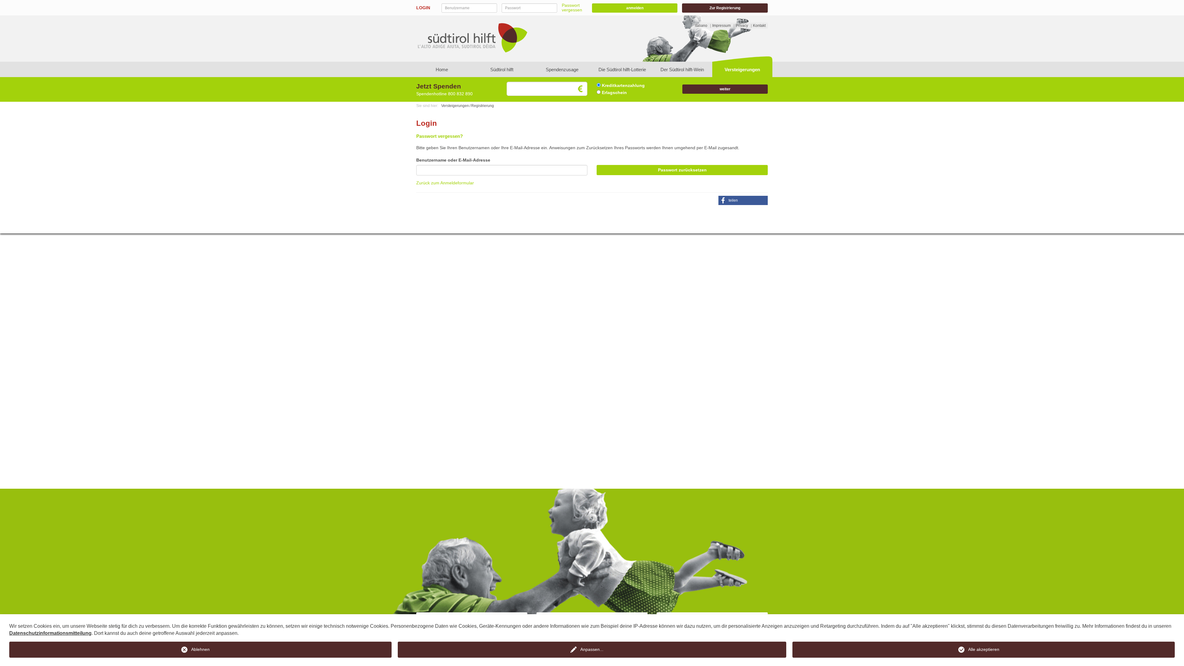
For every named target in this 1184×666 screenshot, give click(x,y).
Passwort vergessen (572, 7)
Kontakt (759, 25)
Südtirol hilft (501, 69)
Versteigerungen (742, 69)
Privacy (742, 25)
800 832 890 (460, 93)
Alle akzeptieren (983, 649)
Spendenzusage (562, 69)
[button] (743, 200)
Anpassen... (591, 649)
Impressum (721, 25)
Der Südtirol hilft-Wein (682, 69)
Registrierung (482, 106)
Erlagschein (614, 92)
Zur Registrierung (724, 8)
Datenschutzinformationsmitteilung (50, 633)
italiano (701, 25)
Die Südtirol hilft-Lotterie (622, 69)
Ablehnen (200, 649)
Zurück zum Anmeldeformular (445, 182)
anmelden (634, 8)
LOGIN (423, 7)
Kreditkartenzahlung (623, 85)
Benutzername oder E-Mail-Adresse (453, 160)
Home (442, 69)
